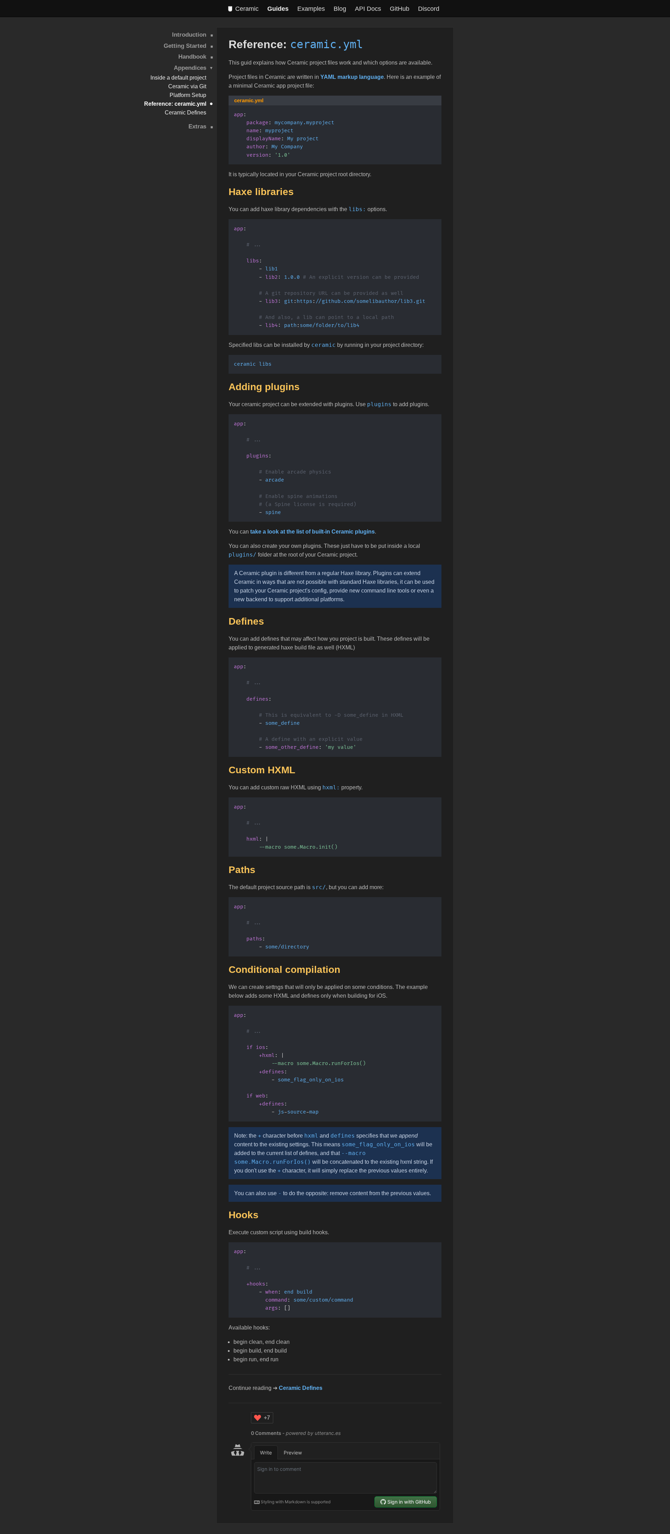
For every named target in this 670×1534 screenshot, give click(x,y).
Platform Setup (188, 95)
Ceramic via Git (187, 86)
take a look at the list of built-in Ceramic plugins (312, 532)
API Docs (368, 8)
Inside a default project (178, 78)
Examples (311, 8)
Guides (278, 8)
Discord (428, 8)
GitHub (399, 8)
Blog (340, 8)
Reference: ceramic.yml (175, 104)
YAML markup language (352, 77)
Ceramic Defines (185, 113)
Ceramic (247, 8)
